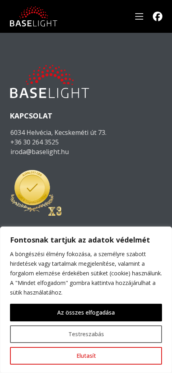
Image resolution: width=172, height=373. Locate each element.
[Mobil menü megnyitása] (139, 16)
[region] (86, 300)
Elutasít (86, 355)
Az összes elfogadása (86, 312)
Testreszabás (86, 334)
